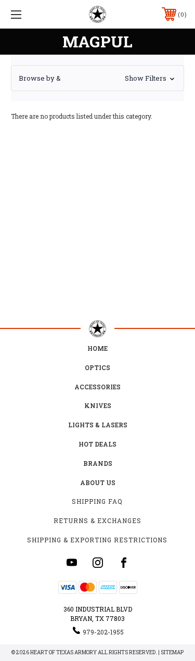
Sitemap (172, 652)
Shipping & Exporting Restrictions (97, 540)
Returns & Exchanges (97, 520)
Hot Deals (97, 444)
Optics (97, 367)
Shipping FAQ (97, 501)
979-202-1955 (103, 632)
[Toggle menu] (28, 14)
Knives (97, 405)
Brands (97, 463)
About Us (97, 482)
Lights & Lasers (97, 425)
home (97, 348)
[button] (97, 78)
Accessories (97, 387)
